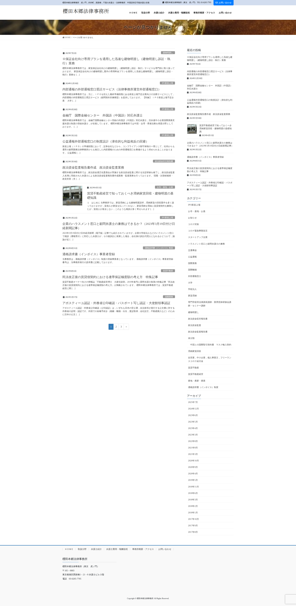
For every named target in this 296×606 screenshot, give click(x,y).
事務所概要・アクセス (143, 549)
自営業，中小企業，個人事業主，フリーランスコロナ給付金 (209, 359)
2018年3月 (193, 500)
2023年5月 (193, 422)
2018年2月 (193, 506)
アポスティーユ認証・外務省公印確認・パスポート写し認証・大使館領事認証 (116, 303)
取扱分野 (82, 549)
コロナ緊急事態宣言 (198, 231)
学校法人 (192, 289)
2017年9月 (193, 525)
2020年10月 (193, 461)
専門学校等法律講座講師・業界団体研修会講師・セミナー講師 (209, 304)
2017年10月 (193, 519)
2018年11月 (193, 487)
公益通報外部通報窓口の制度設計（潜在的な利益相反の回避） (105, 141)
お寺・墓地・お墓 (165, 187)
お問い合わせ (225, 3)
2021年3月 (193, 454)
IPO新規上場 (167, 83)
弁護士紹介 (96, 549)
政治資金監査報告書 (198, 332)
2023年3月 (193, 435)
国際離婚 (192, 270)
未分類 (191, 338)
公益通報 (192, 257)
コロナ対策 (193, 224)
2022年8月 (193, 441)
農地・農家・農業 (196, 381)
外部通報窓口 (194, 276)
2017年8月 (193, 532)
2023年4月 (193, 428)
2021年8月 (193, 448)
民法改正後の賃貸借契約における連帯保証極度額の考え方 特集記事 (110, 277)
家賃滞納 (192, 296)
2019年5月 (193, 480)
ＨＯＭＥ (69, 549)
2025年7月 (193, 402)
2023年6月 (193, 415)
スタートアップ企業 (198, 237)
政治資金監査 (194, 325)
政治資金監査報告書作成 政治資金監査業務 (93, 167)
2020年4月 (193, 473)
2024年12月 (193, 409)
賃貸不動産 (168, 271)
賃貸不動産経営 (195, 374)
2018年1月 (193, 512)
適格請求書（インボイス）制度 (159, 248)
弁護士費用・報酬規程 (117, 549)
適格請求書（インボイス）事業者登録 (88, 254)
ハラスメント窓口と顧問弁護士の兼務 (206, 244)
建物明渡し (168, 53)
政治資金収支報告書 (164, 161)
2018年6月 (193, 493)
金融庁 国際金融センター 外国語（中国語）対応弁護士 (102, 115)
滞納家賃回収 (194, 351)
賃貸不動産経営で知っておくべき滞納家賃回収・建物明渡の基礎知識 (215, 128)
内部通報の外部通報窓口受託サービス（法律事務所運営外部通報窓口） (111, 89)
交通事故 (192, 250)
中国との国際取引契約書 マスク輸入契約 (210, 345)
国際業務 (169, 297)
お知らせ (192, 218)
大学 (190, 283)
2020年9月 (193, 467)
